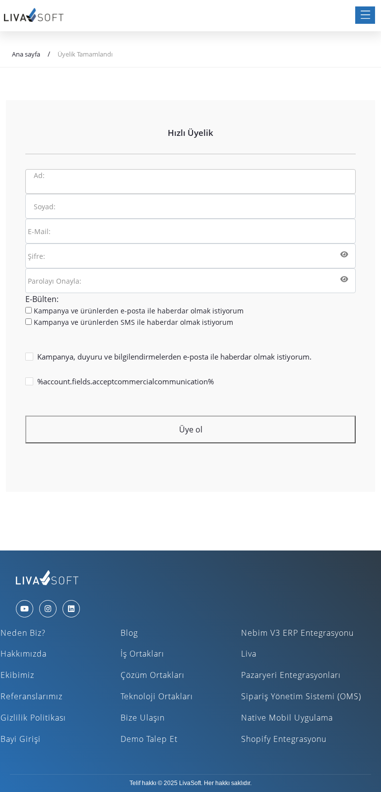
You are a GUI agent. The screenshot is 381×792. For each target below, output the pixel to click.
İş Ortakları (142, 653)
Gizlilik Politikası (33, 717)
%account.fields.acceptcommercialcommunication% (125, 381)
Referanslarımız (31, 696)
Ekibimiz (17, 675)
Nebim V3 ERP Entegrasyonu (297, 632)
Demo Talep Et (149, 738)
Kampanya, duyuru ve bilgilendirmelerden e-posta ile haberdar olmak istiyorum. (174, 357)
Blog (129, 632)
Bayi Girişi (20, 738)
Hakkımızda (23, 653)
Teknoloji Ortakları (157, 696)
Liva (248, 653)
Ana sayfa (26, 54)
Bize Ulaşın (143, 717)
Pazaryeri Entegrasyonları (291, 675)
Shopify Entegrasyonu (283, 738)
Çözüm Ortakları (153, 675)
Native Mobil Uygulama (287, 717)
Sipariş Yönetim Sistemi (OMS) (301, 696)
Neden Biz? (23, 632)
